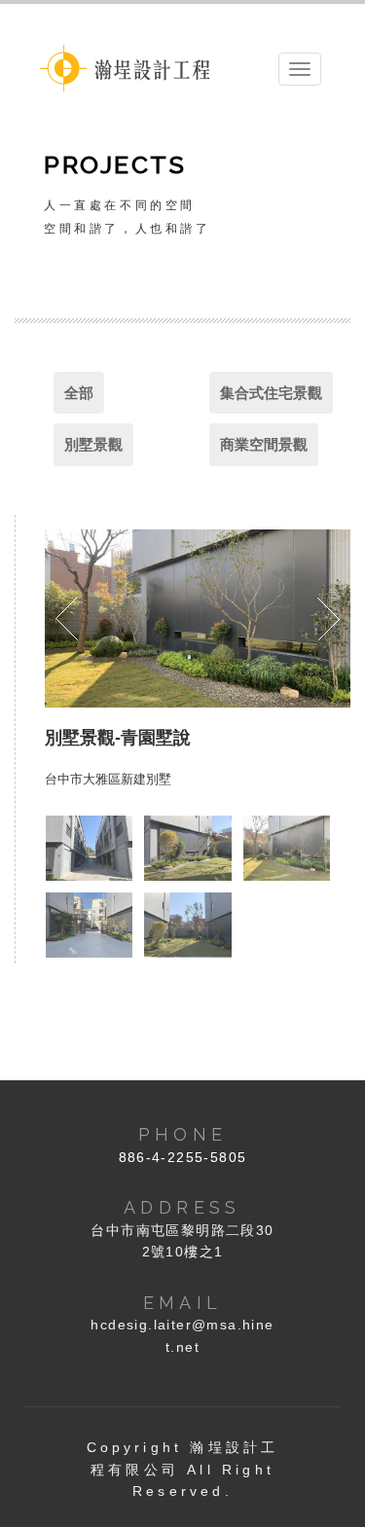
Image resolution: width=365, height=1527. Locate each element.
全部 (78, 392)
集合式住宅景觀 (271, 392)
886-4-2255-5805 (183, 1157)
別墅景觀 (93, 444)
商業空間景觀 (264, 444)
